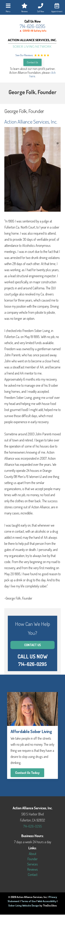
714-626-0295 (32, 26)
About (32, 853)
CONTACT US (32, 645)
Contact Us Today (27, 773)
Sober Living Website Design (23, 905)
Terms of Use (28, 901)
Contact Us (32, 62)
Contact (32, 874)
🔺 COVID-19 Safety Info (32, 30)
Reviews (32, 869)
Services (32, 864)
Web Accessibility (46, 901)
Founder (32, 859)
